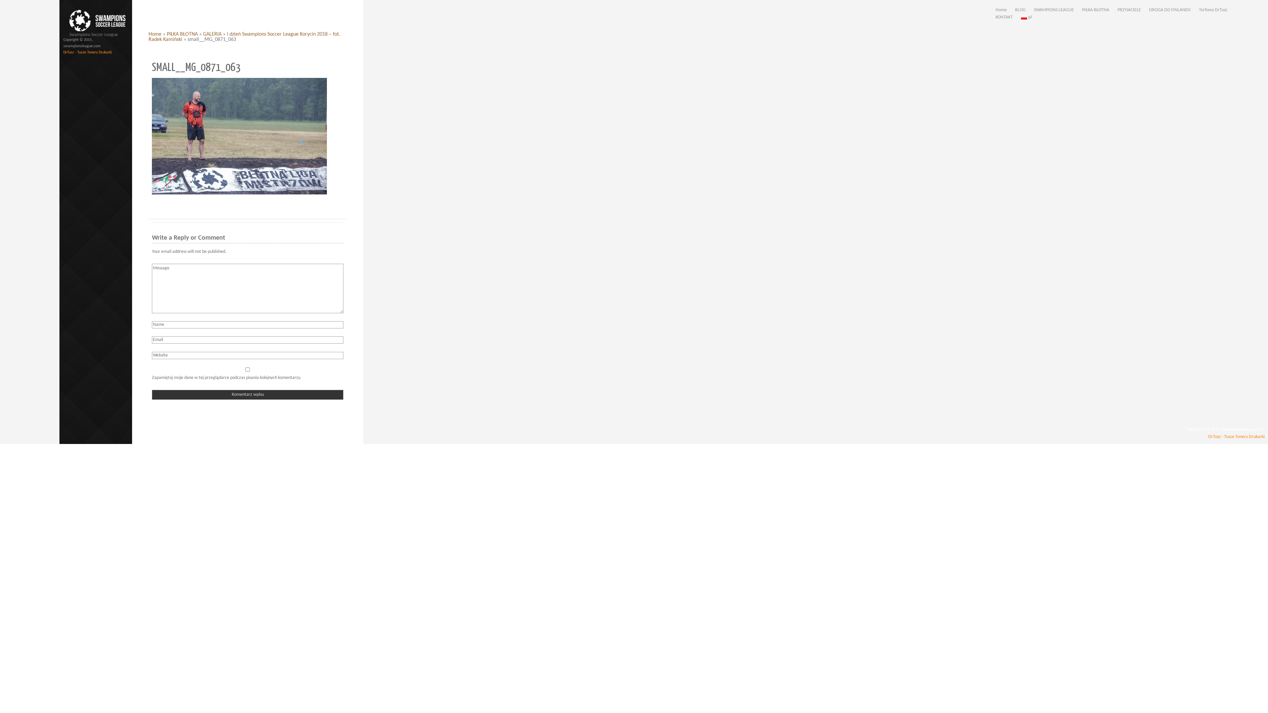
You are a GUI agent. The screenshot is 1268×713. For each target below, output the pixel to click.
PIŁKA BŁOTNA (182, 34)
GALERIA (212, 34)
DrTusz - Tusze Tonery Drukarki (87, 52)
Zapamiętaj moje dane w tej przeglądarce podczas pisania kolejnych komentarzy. (226, 377)
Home (155, 34)
